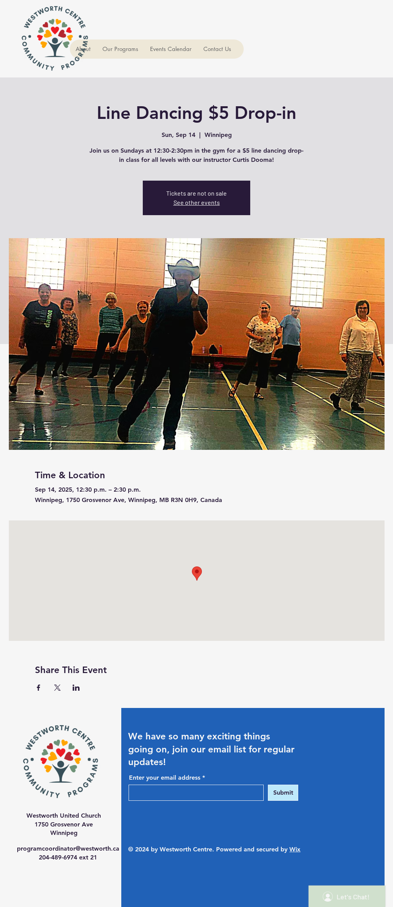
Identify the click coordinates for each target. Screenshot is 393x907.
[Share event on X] (57, 688)
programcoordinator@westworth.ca (68, 848)
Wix (295, 849)
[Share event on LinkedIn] (76, 688)
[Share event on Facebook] (38, 688)
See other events (196, 202)
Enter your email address (164, 778)
